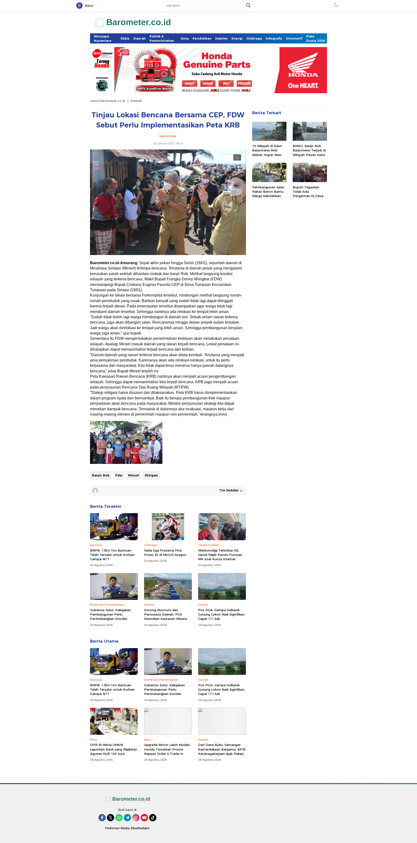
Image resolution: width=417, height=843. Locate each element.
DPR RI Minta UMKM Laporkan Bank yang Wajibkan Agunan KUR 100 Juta (113, 749)
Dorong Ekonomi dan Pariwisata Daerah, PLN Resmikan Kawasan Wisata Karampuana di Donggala (165, 616)
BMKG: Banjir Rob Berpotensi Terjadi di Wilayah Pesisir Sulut (309, 150)
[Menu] (80, 5)
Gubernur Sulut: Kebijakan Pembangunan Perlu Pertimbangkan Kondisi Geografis (110, 616)
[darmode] (336, 4)
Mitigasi (151, 475)
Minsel (133, 475)
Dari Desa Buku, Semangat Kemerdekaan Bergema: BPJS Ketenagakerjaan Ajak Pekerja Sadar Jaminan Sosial (222, 751)
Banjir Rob (101, 475)
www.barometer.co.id (107, 101)
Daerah (136, 101)
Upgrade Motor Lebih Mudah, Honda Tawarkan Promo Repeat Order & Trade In (167, 749)
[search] (248, 5)
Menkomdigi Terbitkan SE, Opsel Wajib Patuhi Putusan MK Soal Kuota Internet (220, 554)
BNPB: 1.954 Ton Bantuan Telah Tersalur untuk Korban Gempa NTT (112, 554)
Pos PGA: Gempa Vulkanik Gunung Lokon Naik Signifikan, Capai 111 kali (221, 614)
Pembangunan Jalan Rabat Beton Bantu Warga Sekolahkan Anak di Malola (268, 193)
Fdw (118, 475)
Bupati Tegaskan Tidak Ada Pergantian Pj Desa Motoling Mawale (308, 193)
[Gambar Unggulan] (168, 254)
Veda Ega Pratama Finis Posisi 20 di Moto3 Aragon (165, 552)
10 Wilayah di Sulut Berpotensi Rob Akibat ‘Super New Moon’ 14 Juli (267, 152)
